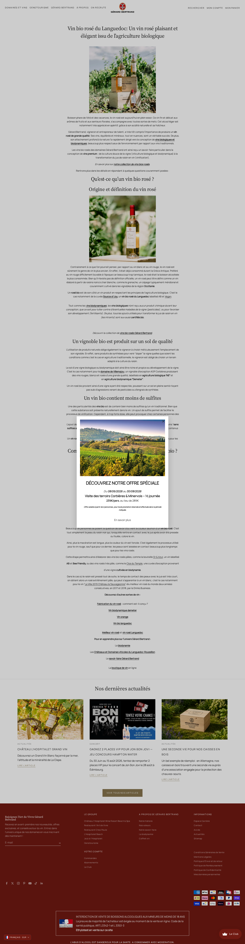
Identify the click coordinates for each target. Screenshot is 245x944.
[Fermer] (163, 421)
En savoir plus (122, 520)
